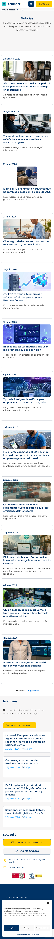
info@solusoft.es (16, 867)
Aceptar (12, 928)
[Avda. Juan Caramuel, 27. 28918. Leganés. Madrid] (5, 861)
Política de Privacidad (23, 934)
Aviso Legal (35, 934)
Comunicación (8, 9)
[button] (48, 903)
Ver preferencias (42, 928)
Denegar (27, 928)
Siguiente (33, 690)
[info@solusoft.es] (5, 867)
